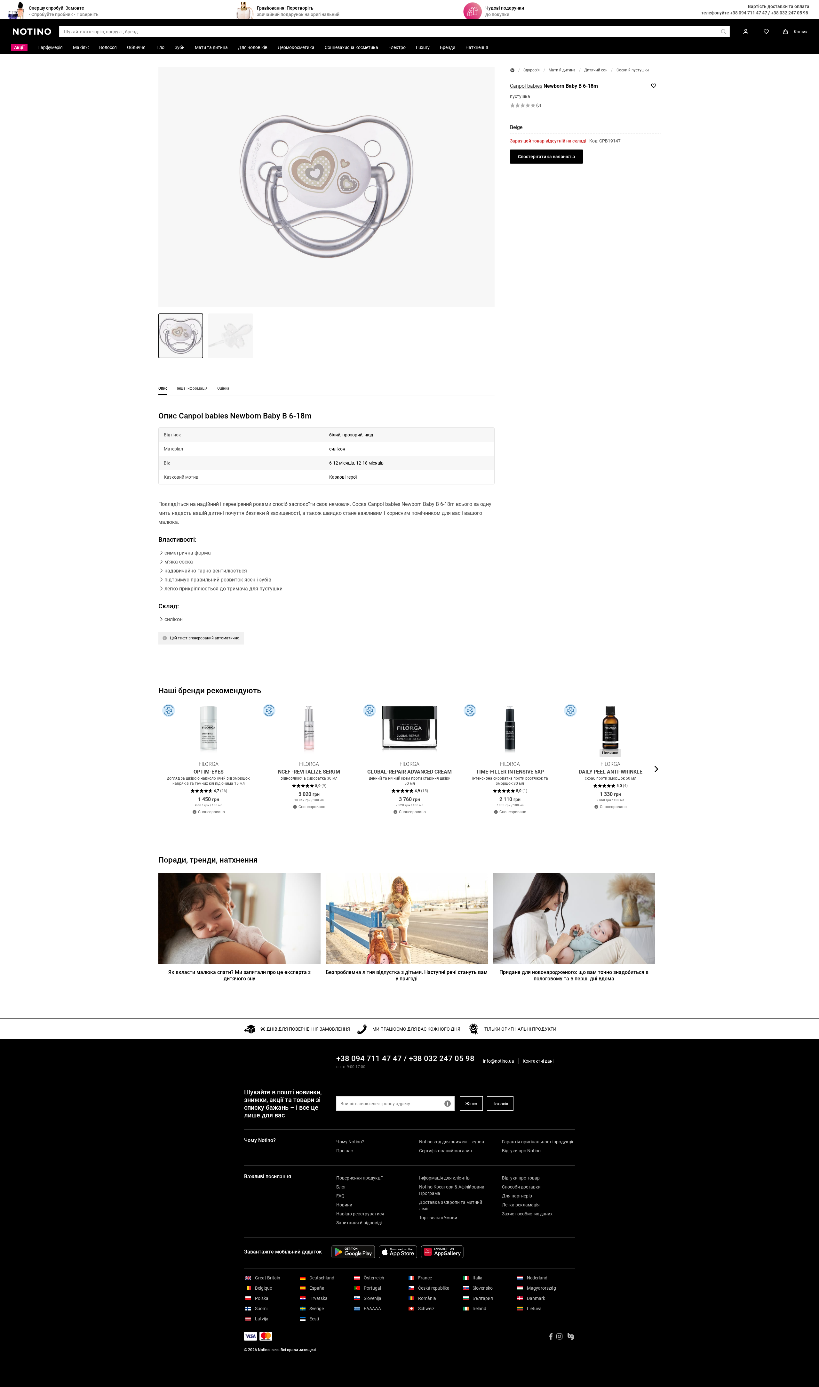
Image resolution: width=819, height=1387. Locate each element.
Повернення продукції (359, 1177)
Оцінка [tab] (223, 388)
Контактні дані (538, 1061)
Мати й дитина (562, 70)
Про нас (344, 1150)
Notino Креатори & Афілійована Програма (451, 1190)
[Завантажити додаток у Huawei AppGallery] (442, 1251)
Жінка (471, 1103)
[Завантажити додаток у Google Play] (353, 1251)
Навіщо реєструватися (360, 1213)
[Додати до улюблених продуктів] (654, 86)
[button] (326, 187)
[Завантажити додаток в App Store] (398, 1251)
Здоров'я (531, 70)
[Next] (655, 769)
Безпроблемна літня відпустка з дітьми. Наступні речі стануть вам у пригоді (407, 975)
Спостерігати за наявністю (546, 156)
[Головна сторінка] (512, 70)
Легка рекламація (521, 1204)
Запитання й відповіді (359, 1222)
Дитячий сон (596, 70)
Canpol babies (526, 86)
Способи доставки (521, 1186)
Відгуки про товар (521, 1177)
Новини (344, 1204)
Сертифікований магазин (445, 1150)
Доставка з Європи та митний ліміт (450, 1205)
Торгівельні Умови (438, 1217)
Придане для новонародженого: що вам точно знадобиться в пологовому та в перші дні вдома (573, 975)
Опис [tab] (162, 388)
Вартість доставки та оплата (778, 6)
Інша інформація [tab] (192, 388)
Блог (341, 1186)
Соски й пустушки (632, 70)
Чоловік (500, 1103)
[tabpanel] (326, 536)
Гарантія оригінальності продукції (537, 1141)
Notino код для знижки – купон (451, 1141)
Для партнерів (517, 1195)
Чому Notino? (350, 1141)
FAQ (340, 1195)
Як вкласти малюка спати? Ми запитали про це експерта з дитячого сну (239, 975)
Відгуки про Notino (521, 1150)
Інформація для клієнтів (444, 1177)
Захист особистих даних (527, 1213)
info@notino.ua (498, 1061)
